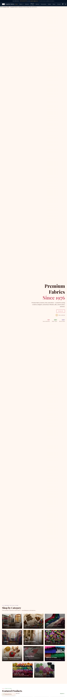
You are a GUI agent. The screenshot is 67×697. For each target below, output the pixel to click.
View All (62, 693)
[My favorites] (63, 4)
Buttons (27, 4)
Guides (49, 4)
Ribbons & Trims (32, 4)
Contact (59, 4)
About (54, 4)
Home (16, 4)
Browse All (60, 311)
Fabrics (20, 4)
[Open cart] (65, 4)
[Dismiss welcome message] (14, 694)
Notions (37, 4)
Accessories (43, 4)
